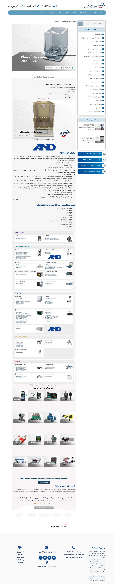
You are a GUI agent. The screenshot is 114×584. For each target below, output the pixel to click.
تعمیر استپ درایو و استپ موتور (92, 56)
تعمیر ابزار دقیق (97, 45)
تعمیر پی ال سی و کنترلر (95, 75)
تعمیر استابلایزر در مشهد (94, 53)
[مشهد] (22, 6)
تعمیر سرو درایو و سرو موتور (93, 86)
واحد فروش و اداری (46, 5)
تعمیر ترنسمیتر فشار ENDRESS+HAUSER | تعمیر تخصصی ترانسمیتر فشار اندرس (86, 125)
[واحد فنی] (38, 6)
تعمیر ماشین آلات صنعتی (94, 97)
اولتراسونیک (98, 34)
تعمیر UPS (99, 42)
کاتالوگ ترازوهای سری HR (44, 99)
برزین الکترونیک (92, 6)
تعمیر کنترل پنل (97, 93)
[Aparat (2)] (41, 558)
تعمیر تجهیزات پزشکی (95, 79)
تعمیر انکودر (98, 60)
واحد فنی (32, 5)
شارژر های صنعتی (97, 108)
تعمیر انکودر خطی (96, 64)
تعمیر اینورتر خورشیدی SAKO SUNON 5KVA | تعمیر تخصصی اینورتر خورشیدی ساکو (86, 138)
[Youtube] (49, 558)
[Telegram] (45, 558)
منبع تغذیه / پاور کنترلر (95, 112)
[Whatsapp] (54, 558)
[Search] (80, 24)
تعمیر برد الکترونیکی (96, 71)
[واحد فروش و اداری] (54, 6)
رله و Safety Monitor (96, 104)
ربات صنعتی (98, 101)
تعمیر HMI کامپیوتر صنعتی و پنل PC (91, 38)
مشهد (17, 5)
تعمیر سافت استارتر (96, 82)
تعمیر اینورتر (98, 67)
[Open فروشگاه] (80, 13)
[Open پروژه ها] (91, 13)
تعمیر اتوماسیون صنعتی (95, 49)
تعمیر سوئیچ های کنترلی (95, 90)
